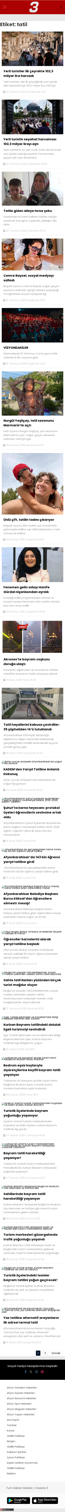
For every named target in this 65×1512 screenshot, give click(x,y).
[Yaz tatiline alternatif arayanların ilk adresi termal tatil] (32, 1312)
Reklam (11, 1473)
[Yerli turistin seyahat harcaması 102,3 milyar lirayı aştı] (32, 133)
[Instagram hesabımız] (36, 1372)
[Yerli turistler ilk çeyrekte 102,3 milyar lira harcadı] (32, 65)
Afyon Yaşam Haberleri (20, 1414)
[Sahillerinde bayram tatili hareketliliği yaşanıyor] (32, 1188)
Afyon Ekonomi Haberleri (21, 1398)
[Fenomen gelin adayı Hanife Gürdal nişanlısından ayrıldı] (32, 581)
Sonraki (56, 1353)
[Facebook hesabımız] (26, 1372)
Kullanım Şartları (16, 1452)
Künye (10, 1430)
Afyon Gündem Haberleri (22, 1387)
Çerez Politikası (16, 1457)
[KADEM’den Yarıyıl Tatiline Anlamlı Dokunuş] (32, 763)
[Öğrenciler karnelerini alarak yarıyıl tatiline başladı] (32, 933)
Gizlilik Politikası (16, 1436)
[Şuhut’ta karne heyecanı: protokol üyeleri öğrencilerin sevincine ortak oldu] (32, 801)
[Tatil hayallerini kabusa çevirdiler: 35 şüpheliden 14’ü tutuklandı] (32, 718)
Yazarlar (12, 1425)
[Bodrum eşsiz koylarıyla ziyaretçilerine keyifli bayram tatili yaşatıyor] (32, 1059)
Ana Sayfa (13, 1420)
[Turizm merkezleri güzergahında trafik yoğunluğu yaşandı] (32, 1228)
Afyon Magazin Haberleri (21, 1409)
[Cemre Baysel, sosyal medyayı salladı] (32, 269)
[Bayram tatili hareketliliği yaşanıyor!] (32, 1147)
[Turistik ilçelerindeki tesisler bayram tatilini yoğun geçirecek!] (32, 1269)
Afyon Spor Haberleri (19, 1403)
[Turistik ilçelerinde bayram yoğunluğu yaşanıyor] (32, 1105)
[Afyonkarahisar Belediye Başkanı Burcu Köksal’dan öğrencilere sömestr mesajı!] (32, 888)
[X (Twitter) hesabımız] (30, 1372)
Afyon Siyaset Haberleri (21, 1393)
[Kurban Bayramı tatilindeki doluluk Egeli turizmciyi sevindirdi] (32, 1018)
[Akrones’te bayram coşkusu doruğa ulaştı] (32, 653)
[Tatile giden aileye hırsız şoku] (32, 204)
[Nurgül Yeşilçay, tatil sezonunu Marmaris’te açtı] (32, 414)
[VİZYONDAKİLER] (32, 341)
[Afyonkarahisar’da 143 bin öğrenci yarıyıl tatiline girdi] (32, 851)
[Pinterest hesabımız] (42, 1372)
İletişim (11, 1441)
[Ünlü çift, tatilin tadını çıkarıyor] (32, 513)
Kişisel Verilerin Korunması (22, 1463)
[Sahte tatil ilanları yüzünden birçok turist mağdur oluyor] (32, 974)
